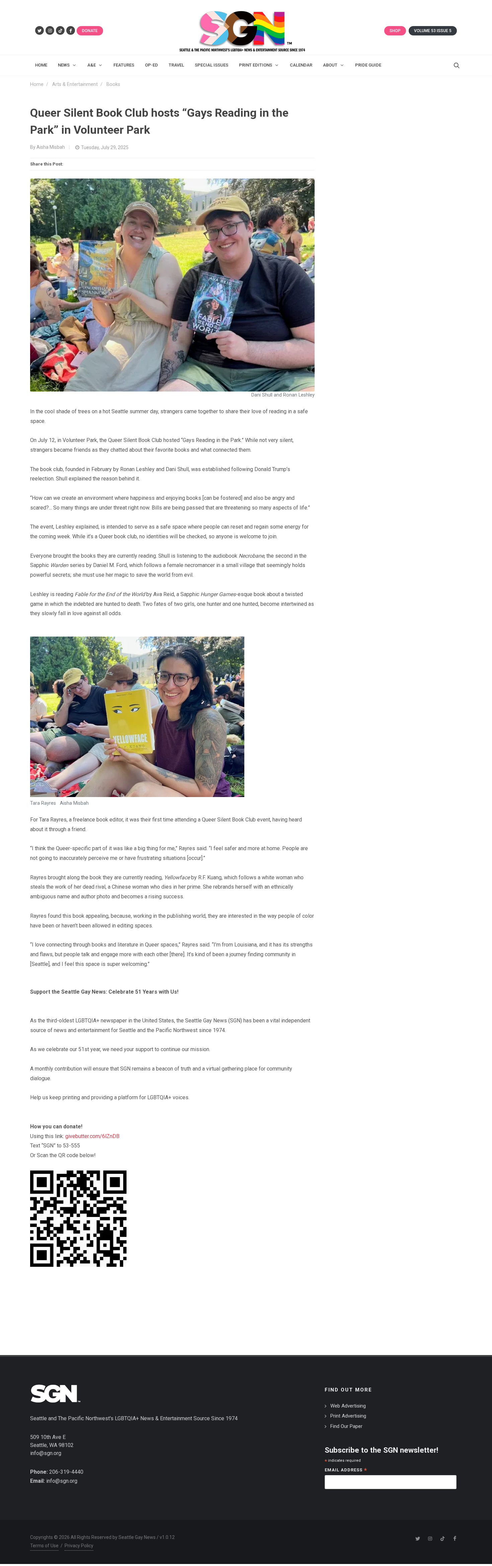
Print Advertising (348, 1416)
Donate (90, 30)
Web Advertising (348, 1406)
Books (113, 84)
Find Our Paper (346, 1426)
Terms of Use (44, 1545)
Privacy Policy (79, 1545)
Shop (395, 30)
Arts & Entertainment (75, 84)
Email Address (346, 1470)
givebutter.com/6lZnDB (92, 1136)
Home (37, 84)
